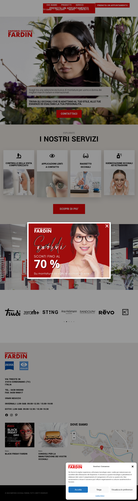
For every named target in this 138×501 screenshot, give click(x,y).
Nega (99, 489)
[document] (69, 250)
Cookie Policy (99, 496)
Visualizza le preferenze (121, 489)
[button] (132, 466)
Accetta (78, 489)
